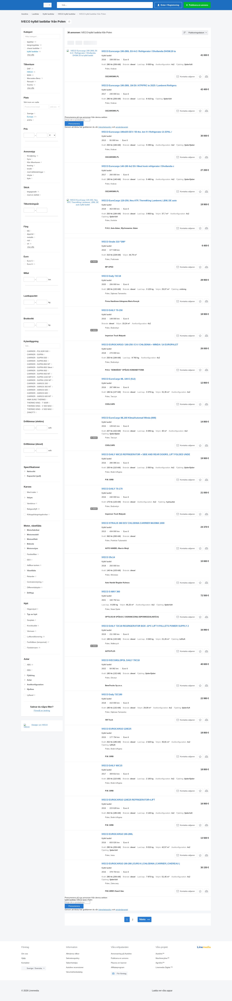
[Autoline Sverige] (30, 5)
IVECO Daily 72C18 (111, 276)
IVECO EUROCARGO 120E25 (116, 729)
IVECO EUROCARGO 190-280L (117, 834)
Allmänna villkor (72, 954)
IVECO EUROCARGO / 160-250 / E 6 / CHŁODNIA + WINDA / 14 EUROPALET (140, 344)
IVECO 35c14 (108, 557)
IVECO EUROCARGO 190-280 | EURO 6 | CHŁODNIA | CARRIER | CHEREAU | (141, 863)
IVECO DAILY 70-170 (112, 489)
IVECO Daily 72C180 (112, 694)
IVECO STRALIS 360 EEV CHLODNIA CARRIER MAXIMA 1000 (133, 523)
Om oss (24, 954)
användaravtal (122, 127)
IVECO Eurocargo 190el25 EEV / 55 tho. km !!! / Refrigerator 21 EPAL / (137, 132)
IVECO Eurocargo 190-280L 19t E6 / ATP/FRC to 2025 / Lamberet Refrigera (139, 85)
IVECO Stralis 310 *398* (113, 242)
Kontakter (25, 963)
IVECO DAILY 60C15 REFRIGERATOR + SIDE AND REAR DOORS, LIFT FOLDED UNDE (146, 454)
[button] (200, 76)
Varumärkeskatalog (74, 972)
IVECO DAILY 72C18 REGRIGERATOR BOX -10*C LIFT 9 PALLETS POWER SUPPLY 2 (145, 626)
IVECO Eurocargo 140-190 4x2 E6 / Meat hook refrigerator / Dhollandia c (138, 166)
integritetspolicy (105, 127)
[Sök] (59, 5)
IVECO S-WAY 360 (111, 591)
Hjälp (23, 958)
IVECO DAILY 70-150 (112, 310)
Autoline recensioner (75, 967)
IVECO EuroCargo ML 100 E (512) (118, 379)
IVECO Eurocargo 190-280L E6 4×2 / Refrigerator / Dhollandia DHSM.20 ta (139, 51)
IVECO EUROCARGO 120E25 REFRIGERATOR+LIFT (128, 800)
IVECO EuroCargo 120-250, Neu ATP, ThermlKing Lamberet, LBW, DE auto (139, 200)
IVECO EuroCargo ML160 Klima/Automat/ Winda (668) (129, 418)
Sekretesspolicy (72, 958)
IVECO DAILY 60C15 (112, 765)
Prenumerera (74, 124)
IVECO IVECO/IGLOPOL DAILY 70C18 (121, 660)
